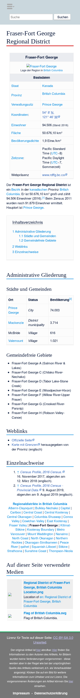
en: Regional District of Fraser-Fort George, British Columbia (47, 601)
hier (38, 650)
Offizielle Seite (22, 440)
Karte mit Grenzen (24, 444)
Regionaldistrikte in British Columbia (40, 504)
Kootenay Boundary (40, 529)
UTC (54, 153)
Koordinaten (19, 114)
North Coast (20, 538)
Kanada (47, 85)
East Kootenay (57, 521)
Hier (54, 650)
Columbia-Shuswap (47, 516)
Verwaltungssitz (22, 104)
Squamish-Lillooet (44, 546)
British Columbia (53, 70)
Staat (15, 85)
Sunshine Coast (35, 550)
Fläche (16, 132)
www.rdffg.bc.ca (53, 174)
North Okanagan (42, 538)
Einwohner (18, 125)
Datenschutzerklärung (50, 693)
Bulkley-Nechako (46, 508)
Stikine (63, 546)
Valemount (15, 340)
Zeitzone (17, 157)
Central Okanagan (19, 516)
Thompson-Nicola (61, 550)
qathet (24, 546)
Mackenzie (16, 322)
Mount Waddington (40, 534)
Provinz (16, 95)
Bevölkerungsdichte (25, 140)
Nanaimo (62, 534)
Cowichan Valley (33, 521)
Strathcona (14, 550)
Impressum (21, 693)
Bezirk (15, 189)
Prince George (52, 104)
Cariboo (15, 512)
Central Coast (32, 512)
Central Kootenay (56, 512)
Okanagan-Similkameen (41, 542)
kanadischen (38, 189)
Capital (65, 508)
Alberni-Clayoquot (20, 508)
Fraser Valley (18, 525)
